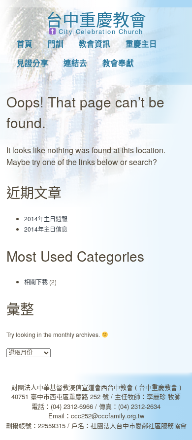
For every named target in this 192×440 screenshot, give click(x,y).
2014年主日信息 (45, 229)
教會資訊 (94, 43)
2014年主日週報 (45, 218)
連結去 (75, 63)
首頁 (24, 43)
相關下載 (36, 281)
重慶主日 (141, 43)
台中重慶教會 (96, 19)
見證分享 (32, 63)
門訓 (56, 43)
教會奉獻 (118, 63)
